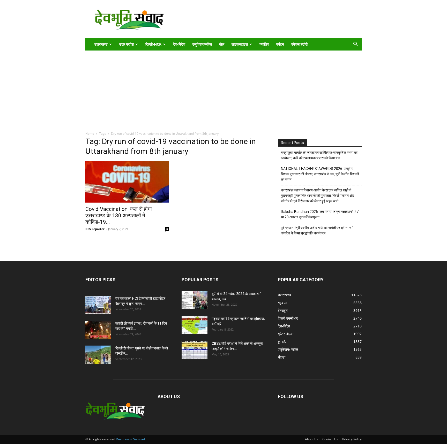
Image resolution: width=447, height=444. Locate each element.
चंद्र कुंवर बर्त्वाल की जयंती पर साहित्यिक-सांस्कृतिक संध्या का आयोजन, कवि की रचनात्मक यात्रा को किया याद (319, 155)
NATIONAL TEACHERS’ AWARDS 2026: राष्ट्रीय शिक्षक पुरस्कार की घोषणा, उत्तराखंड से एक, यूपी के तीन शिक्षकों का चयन (320, 174)
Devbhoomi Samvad (130, 439)
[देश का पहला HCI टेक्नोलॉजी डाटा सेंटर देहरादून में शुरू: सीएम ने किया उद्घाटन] (98, 305)
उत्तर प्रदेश (126, 44)
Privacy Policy (352, 439)
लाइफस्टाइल (240, 44)
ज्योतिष (264, 44)
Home (89, 133)
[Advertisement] (223, 89)
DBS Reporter (95, 229)
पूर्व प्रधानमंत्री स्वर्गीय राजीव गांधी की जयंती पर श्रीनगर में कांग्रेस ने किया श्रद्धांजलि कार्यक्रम (317, 230)
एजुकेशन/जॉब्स (202, 44)
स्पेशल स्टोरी (299, 44)
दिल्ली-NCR (153, 44)
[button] (355, 44)
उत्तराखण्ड (101, 44)
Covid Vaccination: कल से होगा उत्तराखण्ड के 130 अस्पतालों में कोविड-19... (118, 215)
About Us (311, 439)
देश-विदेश (179, 44)
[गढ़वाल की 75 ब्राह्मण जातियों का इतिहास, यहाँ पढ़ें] (194, 325)
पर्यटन (280, 44)
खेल (221, 44)
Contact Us (330, 439)
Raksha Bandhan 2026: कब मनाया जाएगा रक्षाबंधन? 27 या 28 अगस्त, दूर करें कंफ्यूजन (320, 214)
